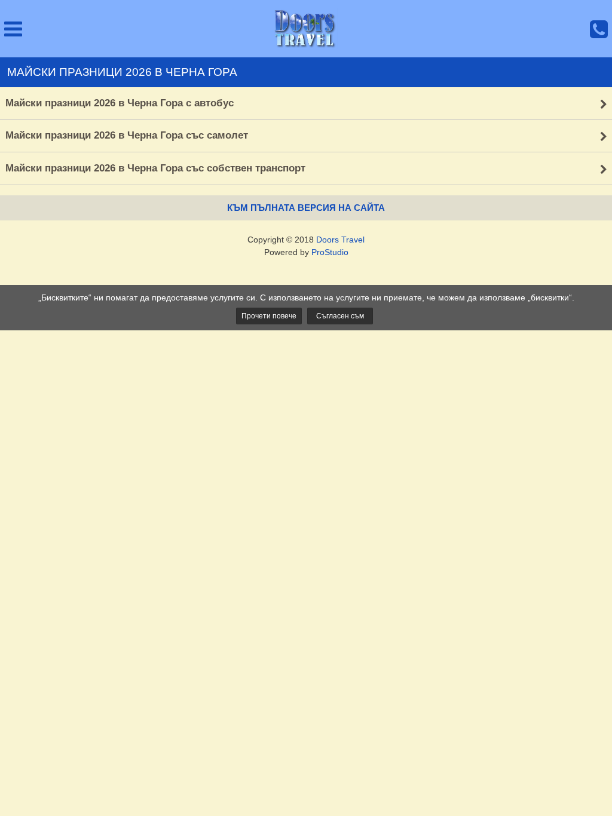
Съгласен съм (340, 316)
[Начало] (306, 28)
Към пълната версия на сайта (306, 208)
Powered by (306, 252)
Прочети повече (268, 316)
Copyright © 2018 (306, 239)
